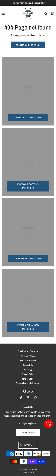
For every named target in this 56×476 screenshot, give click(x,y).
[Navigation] (3, 13)
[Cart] (52, 13)
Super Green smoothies (28, 258)
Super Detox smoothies (28, 117)
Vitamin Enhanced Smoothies (28, 327)
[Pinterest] (35, 397)
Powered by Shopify (28, 472)
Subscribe (28, 432)
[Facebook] (21, 397)
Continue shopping (28, 44)
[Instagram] (28, 397)
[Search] (45, 13)
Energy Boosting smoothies (28, 186)
